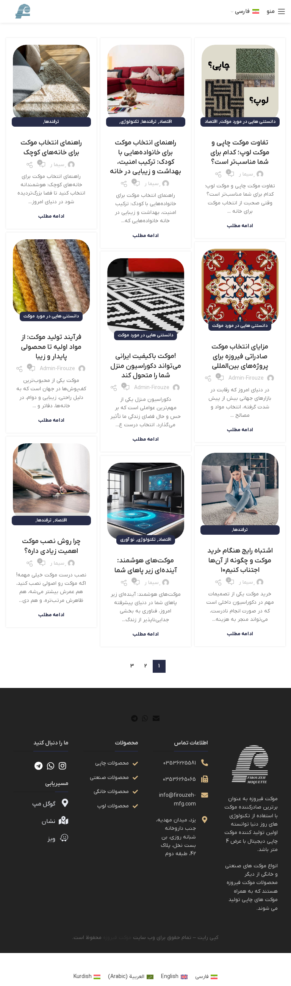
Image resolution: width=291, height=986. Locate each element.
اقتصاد (211, 122)
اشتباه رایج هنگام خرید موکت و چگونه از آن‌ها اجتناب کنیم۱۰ (240, 560)
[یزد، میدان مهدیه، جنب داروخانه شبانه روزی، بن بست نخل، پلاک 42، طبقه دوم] (204, 819)
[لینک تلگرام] (134, 718)
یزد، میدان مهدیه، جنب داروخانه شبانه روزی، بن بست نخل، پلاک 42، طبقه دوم (176, 837)
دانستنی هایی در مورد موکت (247, 122)
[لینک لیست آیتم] (110, 763)
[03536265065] (204, 779)
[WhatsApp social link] (145, 718)
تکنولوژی (129, 122)
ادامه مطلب (240, 225)
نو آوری (127, 540)
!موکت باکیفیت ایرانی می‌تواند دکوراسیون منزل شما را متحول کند (145, 366)
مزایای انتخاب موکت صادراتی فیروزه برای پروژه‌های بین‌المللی (239, 356)
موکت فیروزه (117, 937)
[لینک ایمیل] (156, 718)
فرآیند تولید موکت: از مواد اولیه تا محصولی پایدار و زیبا (51, 347)
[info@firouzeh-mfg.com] (204, 794)
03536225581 (179, 763)
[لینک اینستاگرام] (62, 765)
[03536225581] (204, 762)
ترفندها (149, 122)
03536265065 (179, 779)
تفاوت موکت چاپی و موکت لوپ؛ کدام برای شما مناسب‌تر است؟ (239, 152)
